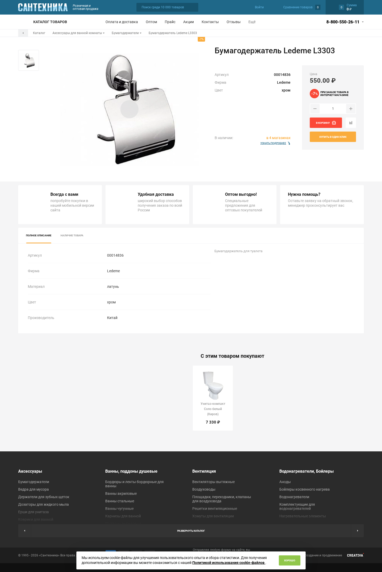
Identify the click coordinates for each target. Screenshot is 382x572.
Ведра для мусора (33, 489)
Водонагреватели (294, 497)
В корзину (323, 122)
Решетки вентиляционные (214, 508)
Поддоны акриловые (123, 524)
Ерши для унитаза (33, 512)
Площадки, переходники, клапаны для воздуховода (221, 499)
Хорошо (289, 560)
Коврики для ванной (35, 519)
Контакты (210, 22)
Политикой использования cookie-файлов (228, 563)
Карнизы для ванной (123, 516)
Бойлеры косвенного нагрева (304, 489)
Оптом (151, 22)
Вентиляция (204, 471)
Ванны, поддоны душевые (131, 471)
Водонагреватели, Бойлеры (306, 471)
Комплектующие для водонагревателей (297, 506)
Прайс (170, 22)
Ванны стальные (119, 501)
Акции (188, 22)
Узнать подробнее (273, 143)
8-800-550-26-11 (342, 22)
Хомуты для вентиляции (213, 516)
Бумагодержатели (33, 482)
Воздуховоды (203, 489)
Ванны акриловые (121, 493)
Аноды (285, 482)
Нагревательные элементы (302, 516)
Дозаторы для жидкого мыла (43, 504)
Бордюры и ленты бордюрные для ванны (134, 484)
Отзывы (234, 22)
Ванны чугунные (119, 508)
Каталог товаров (50, 22)
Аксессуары (30, 471)
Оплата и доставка (122, 22)
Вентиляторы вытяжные (213, 482)
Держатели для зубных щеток (43, 497)
